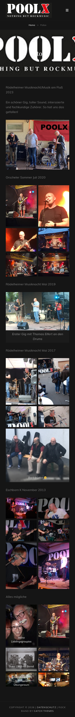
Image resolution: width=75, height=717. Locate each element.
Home (32, 25)
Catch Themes (44, 710)
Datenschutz (46, 707)
